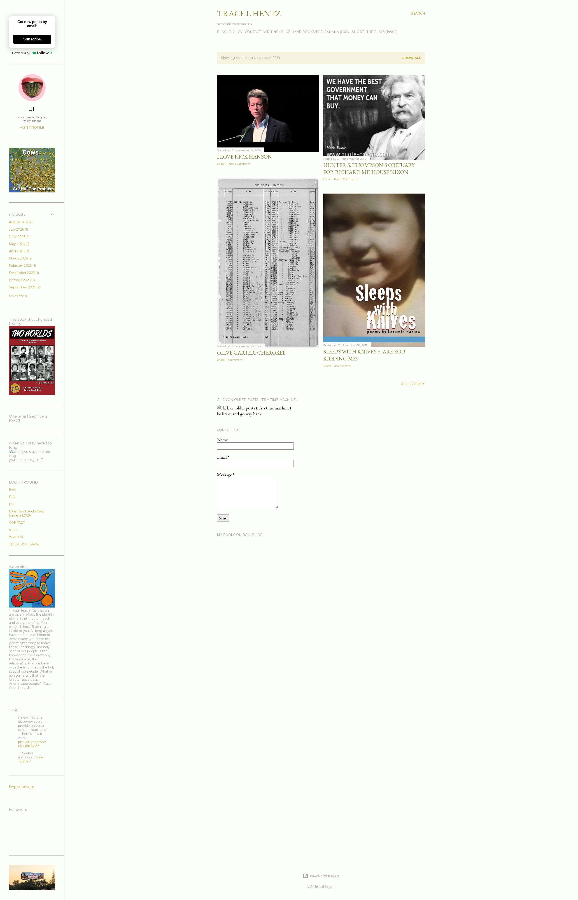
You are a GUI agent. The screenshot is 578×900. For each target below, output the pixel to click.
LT (32, 108)
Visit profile (32, 128)
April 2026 (18, 251)
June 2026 (19, 237)
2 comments (342, 365)
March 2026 (20, 258)
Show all (411, 58)
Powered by (21, 53)
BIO (232, 32)
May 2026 (18, 244)
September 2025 (24, 287)
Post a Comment (239, 163)
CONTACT (253, 32)
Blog (12, 490)
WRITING (271, 32)
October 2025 (21, 280)
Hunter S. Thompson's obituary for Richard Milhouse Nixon (369, 168)
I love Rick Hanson (244, 156)
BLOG (222, 32)
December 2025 (23, 273)
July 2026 (18, 229)
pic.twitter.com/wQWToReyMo (32, 744)
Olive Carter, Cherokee (251, 352)
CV (240, 32)
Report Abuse (21, 787)
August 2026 (21, 222)
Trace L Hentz (249, 13)
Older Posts (413, 384)
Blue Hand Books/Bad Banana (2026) (315, 32)
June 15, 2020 (30, 759)
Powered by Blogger (324, 875)
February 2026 (22, 266)
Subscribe (32, 39)
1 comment (235, 359)
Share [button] (220, 163)
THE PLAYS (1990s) (381, 32)
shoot (358, 32)
